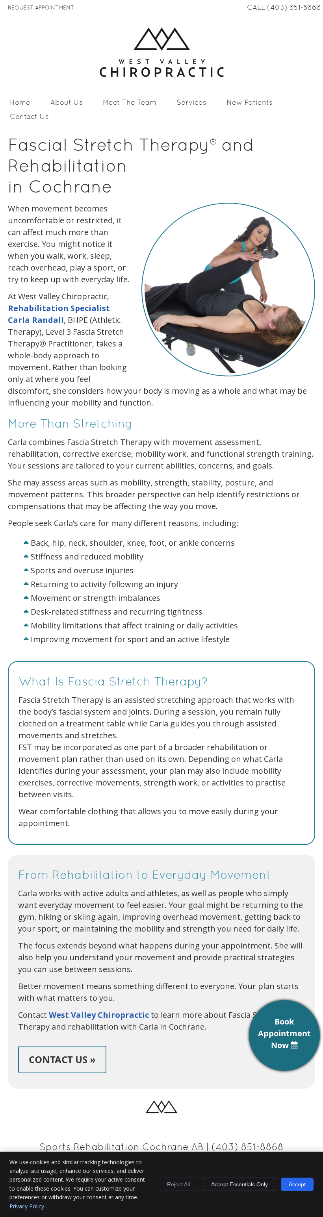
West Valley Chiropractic (99, 1015)
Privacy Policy (26, 1206)
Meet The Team (129, 103)
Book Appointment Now (284, 1033)
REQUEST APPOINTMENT (41, 8)
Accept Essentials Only (239, 1184)
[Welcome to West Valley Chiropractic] (162, 74)
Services (191, 103)
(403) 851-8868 (294, 8)
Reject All (178, 1184)
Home (20, 103)
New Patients (249, 103)
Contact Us (29, 117)
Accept (297, 1184)
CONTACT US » (62, 1059)
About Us (66, 103)
